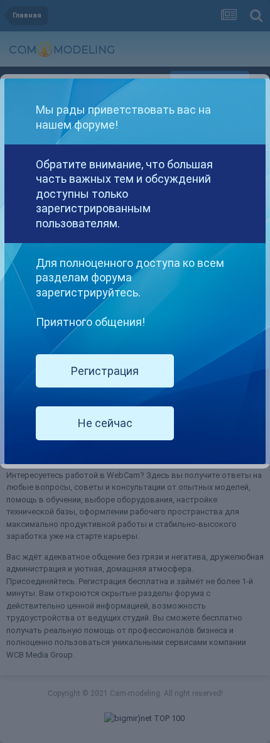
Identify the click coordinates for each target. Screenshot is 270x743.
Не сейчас (105, 423)
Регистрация (105, 370)
